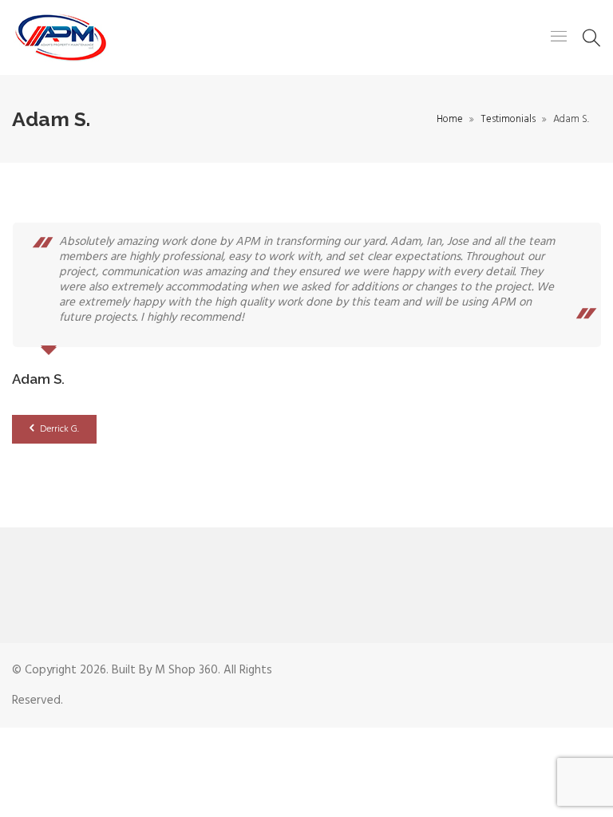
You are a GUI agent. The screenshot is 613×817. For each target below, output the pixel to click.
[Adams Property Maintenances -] (61, 37)
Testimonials (508, 119)
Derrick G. (58, 429)
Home (450, 119)
